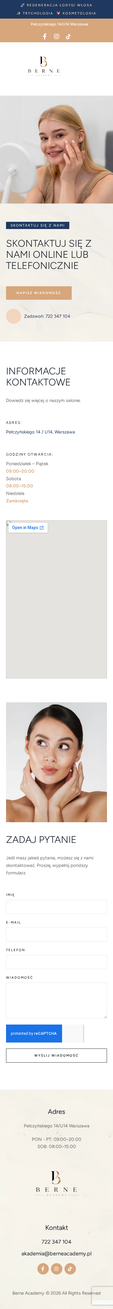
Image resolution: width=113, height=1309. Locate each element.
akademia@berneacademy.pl (56, 1253)
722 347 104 (56, 1242)
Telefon (15, 950)
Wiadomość (19, 978)
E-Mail (13, 922)
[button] (56, 5)
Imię (10, 895)
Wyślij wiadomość (56, 1056)
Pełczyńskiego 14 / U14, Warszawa (40, 432)
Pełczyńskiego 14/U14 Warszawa (56, 1126)
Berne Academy (28, 1293)
